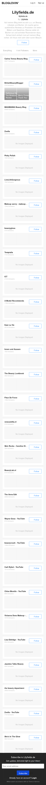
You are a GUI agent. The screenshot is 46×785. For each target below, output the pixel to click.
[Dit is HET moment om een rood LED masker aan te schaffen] (23, 481)
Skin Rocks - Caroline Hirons (17, 446)
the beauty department (14, 688)
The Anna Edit (10, 494)
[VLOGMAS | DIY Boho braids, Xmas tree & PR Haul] (35, 554)
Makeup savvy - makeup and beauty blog (22, 204)
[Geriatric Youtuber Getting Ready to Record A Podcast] (10, 602)
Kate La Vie (9, 325)
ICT (5, 276)
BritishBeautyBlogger (13, 83)
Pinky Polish (9, 155)
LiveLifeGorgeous (12, 179)
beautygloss (9, 228)
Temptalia (8, 252)
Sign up (41, 3)
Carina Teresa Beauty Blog (16, 58)
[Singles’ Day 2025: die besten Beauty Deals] (35, 118)
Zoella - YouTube (11, 712)
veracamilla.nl (10, 421)
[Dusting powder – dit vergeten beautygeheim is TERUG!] (10, 481)
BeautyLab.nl (10, 470)
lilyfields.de (23, 16)
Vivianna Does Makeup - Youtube (18, 615)
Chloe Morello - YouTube (15, 591)
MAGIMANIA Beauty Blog (15, 107)
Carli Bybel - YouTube (13, 567)
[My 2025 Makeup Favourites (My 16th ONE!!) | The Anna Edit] (23, 626)
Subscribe (23, 773)
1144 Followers (22, 50)
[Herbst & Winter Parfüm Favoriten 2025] (23, 70)
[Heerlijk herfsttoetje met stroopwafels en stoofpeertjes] (35, 481)
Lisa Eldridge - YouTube (14, 639)
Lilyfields (24, 19)
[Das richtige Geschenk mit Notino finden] (10, 360)
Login (34, 777)
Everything (7, 50)
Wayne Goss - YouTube (14, 518)
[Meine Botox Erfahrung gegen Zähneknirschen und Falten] (10, 70)
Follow (24, 42)
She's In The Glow (12, 736)
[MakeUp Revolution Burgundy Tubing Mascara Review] (35, 94)
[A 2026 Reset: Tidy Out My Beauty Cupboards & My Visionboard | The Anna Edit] (10, 626)
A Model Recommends (14, 300)
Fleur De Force (10, 397)
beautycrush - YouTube (14, 543)
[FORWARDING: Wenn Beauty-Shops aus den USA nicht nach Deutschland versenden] (23, 118)
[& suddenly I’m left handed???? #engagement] (23, 578)
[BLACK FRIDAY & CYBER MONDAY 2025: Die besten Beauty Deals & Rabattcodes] (10, 118)
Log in (32, 3)
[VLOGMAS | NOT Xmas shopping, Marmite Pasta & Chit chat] (23, 554)
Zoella (7, 131)
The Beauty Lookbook (14, 373)
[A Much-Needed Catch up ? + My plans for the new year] (10, 554)
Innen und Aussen (12, 349)
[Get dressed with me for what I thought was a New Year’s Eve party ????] (35, 578)
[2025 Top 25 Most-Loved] (10, 384)
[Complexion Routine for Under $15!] (10, 578)
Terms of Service (34, 781)
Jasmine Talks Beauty (14, 664)
